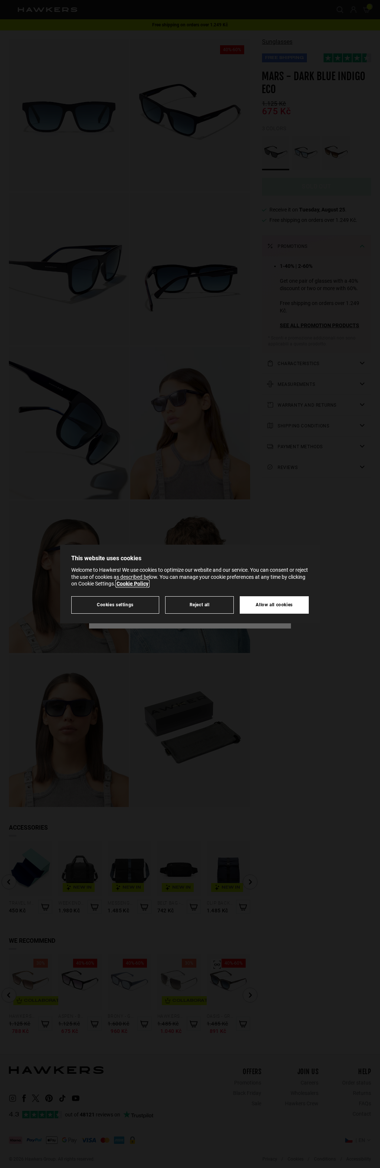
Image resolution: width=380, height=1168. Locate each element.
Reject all (200, 604)
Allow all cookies (274, 604)
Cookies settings (115, 604)
